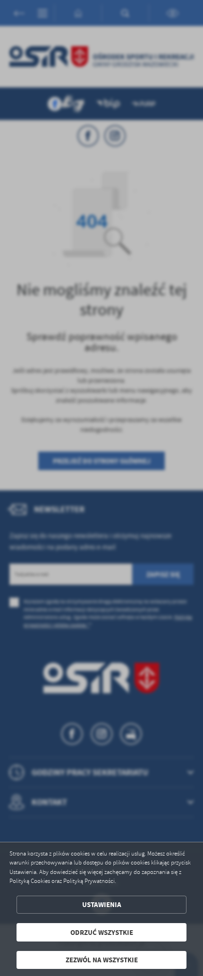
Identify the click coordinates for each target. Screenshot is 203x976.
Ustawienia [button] (101, 904)
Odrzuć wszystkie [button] (101, 932)
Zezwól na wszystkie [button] (102, 960)
